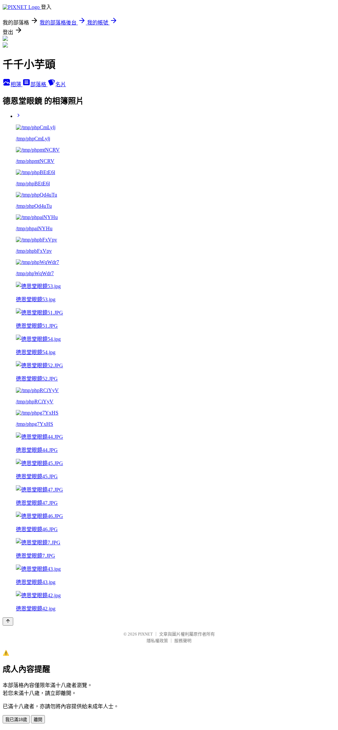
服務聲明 (182, 640)
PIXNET (145, 634)
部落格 (39, 84)
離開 (38, 719)
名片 (60, 84)
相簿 (16, 84)
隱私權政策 (157, 640)
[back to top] (8, 621)
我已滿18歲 (16, 719)
